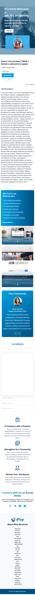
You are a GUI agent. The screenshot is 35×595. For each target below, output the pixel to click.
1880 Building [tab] (8, 351)
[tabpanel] (17, 374)
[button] (17, 42)
